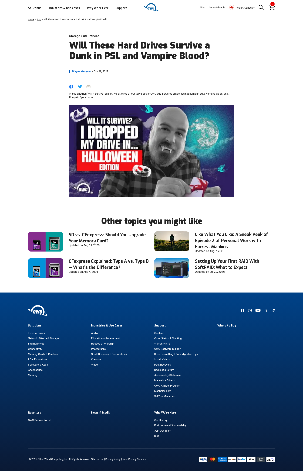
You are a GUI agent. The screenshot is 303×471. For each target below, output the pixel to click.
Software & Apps (38, 364)
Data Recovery (162, 364)
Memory (33, 375)
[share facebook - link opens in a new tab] (71, 87)
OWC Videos (91, 36)
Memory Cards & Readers (43, 354)
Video (94, 364)
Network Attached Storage (43, 338)
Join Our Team (162, 430)
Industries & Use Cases (64, 8)
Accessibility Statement (167, 375)
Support (121, 8)
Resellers (34, 412)
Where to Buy (226, 325)
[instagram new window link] (250, 311)
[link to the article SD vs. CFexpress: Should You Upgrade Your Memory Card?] (45, 250)
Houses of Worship (102, 343)
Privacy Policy (112, 459)
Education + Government (105, 338)
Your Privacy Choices (134, 459)
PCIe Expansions (37, 359)
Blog (202, 7)
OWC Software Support (167, 348)
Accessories (35, 370)
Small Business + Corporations (109, 354)
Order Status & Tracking (168, 338)
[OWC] (151, 10)
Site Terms (97, 459)
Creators (96, 359)
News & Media (217, 7)
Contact (159, 333)
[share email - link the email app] (88, 87)
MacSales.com (162, 391)
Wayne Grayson (82, 71)
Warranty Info (162, 343)
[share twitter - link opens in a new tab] (80, 87)
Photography (98, 348)
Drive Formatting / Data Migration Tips (176, 354)
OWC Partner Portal (39, 420)
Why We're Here (98, 8)
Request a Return (164, 370)
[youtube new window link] (258, 311)
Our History (160, 420)
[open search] (261, 7)
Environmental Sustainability (170, 425)
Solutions (35, 8)
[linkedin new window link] (273, 311)
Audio (94, 333)
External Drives (36, 333)
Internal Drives (36, 343)
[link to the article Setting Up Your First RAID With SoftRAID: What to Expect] (171, 277)
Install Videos (162, 359)
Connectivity (35, 348)
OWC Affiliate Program (167, 385)
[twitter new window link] (266, 311)
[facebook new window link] (242, 311)
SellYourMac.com (164, 396)
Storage (74, 36)
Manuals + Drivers (164, 380)
